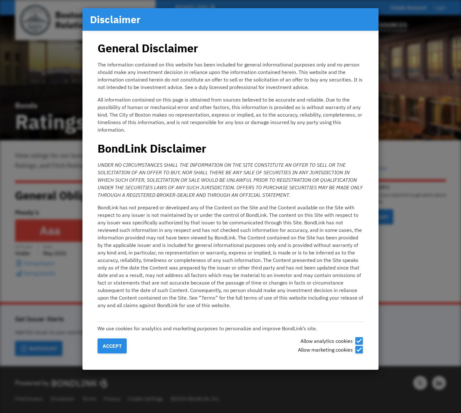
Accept (112, 346)
